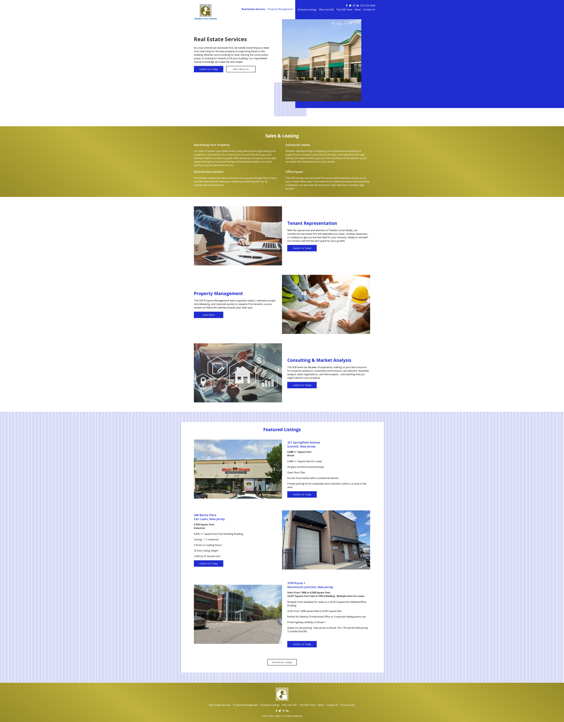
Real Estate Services (253, 9)
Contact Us (369, 9)
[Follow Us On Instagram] (354, 5)
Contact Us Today (302, 494)
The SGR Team (344, 9)
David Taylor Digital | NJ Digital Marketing (282, 716)
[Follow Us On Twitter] (350, 5)
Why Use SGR (326, 9)
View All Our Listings (282, 662)
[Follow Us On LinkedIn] (358, 5)
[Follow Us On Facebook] (347, 5)
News (358, 9)
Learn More (208, 314)
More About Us (241, 69)
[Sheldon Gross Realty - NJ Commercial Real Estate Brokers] (282, 694)
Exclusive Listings (307, 9)
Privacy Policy (348, 705)
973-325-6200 (367, 5)
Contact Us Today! (208, 69)
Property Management (280, 9)
